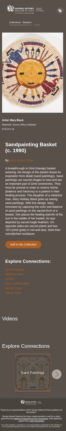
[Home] (25, 9)
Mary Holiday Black (21, 160)
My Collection (60, 10)
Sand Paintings (15, 269)
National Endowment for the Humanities (31, 419)
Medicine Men (14, 274)
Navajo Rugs (13, 288)
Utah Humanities (37, 421)
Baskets (27, 22)
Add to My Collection (23, 244)
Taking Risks (13, 292)
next (57, 374)
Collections (14, 22)
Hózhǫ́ (9, 278)
